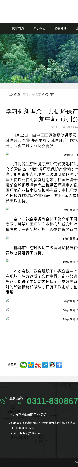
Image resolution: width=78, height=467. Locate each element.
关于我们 (39, 28)
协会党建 (61, 28)
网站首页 (18, 28)
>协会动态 (35, 94)
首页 (25, 94)
